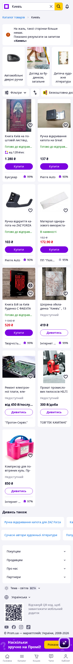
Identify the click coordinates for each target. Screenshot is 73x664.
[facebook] (13, 627)
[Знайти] (59, 6)
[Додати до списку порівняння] (30, 285)
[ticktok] (28, 627)
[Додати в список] (30, 125)
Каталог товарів (13, 17)
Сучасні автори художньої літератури (30, 535)
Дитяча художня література (63, 77)
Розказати (55, 644)
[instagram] (21, 627)
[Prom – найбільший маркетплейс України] (6, 6)
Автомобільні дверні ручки (13, 77)
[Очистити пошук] (51, 6)
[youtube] (6, 627)
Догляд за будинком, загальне (38, 77)
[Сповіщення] (67, 6)
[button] (19, 166)
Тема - (19, 588)
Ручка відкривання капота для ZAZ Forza (32, 522)
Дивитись (54, 333)
